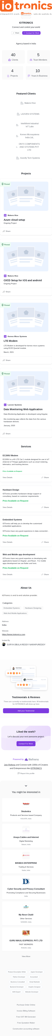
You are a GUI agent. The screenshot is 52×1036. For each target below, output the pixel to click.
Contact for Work (32, 33)
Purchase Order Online (26, 1005)
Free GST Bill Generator (26, 1017)
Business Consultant (18, 982)
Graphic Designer (34, 987)
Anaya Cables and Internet (26, 837)
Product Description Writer (17, 972)
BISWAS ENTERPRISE (26, 863)
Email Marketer (35, 982)
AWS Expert (16, 992)
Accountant (34, 977)
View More (26, 956)
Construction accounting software (26, 1029)
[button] (26, 644)
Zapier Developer (37, 972)
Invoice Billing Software (26, 1011)
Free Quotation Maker (26, 1023)
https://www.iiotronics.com (13, 634)
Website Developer (31, 992)
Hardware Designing (33, 608)
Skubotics (26, 811)
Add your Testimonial (26, 711)
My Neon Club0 (26, 915)
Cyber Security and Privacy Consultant (26, 889)
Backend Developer (17, 987)
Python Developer (19, 977)
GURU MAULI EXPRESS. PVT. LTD (26, 941)
